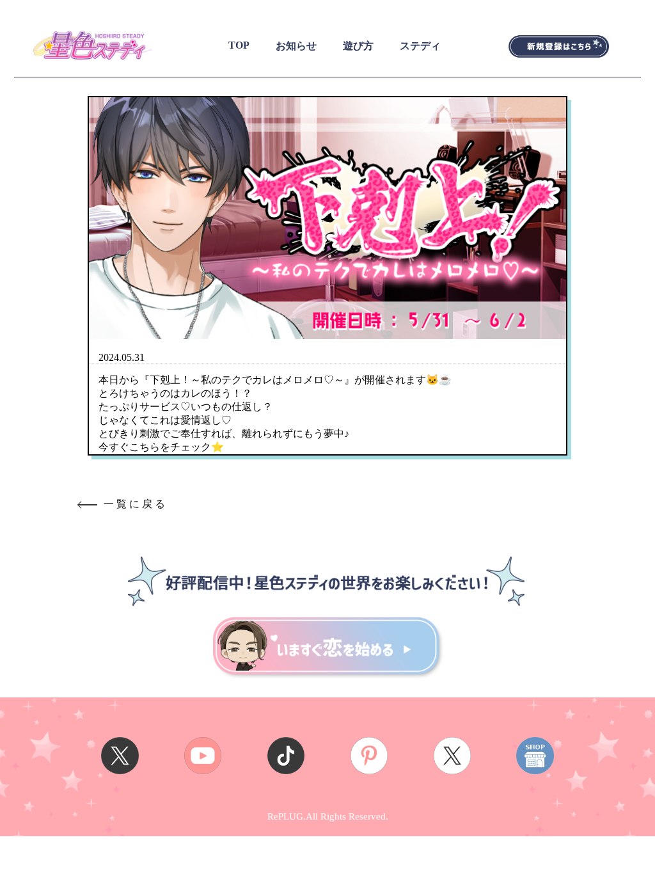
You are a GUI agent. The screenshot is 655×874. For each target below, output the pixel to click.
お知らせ (296, 45)
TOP (238, 45)
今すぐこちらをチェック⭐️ (161, 446)
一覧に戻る (136, 503)
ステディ (420, 45)
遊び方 (358, 45)
